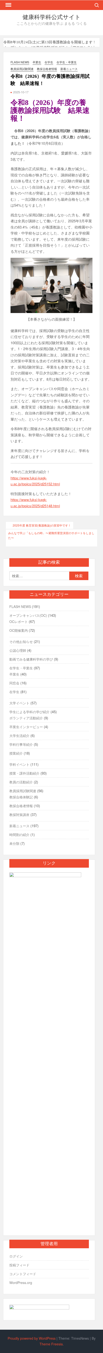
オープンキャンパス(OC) (28, 615)
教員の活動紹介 (21, 782)
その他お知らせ (21, 641)
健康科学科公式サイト (52, 17)
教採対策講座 (19, 814)
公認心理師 (17, 650)
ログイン (16, 1256)
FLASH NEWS (20, 62)
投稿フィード (19, 1265)
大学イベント (19, 703)
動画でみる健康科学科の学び (31, 659)
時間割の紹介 (19, 834)
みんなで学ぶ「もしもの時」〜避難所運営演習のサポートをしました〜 (51, 535)
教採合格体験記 (21, 797)
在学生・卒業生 (67, 62)
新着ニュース (69, 69)
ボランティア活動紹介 (26, 718)
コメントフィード (22, 1273)
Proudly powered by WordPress (32, 1338)
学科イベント (19, 764)
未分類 (14, 843)
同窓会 (14, 683)
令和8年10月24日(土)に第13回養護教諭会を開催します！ (49, 42)
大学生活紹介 (19, 735)
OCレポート (18, 621)
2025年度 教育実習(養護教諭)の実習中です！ (42, 525)
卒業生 (37, 62)
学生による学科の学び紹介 (29, 711)
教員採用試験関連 (22, 69)
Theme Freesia (51, 1344)
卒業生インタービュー (26, 726)
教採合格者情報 (47, 69)
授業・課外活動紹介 (24, 773)
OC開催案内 (18, 630)
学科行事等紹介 (21, 744)
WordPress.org (20, 1282)
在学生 (49, 62)
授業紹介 (16, 753)
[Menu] (8, 5)
